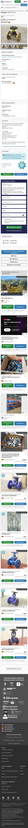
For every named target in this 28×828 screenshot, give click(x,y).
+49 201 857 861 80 (8, 729)
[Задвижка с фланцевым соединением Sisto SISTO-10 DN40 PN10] (14, 483)
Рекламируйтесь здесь (14, 668)
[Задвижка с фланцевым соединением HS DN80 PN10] (14, 521)
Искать (24, 5)
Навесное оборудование (14, 743)
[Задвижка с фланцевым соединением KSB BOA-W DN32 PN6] (14, 560)
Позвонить (21, 174)
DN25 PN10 (4, 65)
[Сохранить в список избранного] (24, 11)
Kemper (4, 61)
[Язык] (24, 1)
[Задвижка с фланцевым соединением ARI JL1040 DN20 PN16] (14, 637)
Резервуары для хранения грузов (14, 737)
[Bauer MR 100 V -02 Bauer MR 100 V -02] (14, 286)
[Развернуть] (14, 313)
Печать (15, 256)
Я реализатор (7, 219)
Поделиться (14, 262)
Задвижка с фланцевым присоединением (12, 57)
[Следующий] (26, 37)
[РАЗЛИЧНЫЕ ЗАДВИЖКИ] (14, 404)
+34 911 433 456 (8, 731)
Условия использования (19, 824)
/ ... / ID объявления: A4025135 (9, 7)
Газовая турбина (20, 740)
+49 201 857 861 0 (8, 727)
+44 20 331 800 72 (8, 725)
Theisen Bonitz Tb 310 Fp (9, 740)
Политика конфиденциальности (14, 230)
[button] (26, 1)
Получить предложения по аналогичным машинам (14, 221)
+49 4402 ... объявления (10, 240)
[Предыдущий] (2, 37)
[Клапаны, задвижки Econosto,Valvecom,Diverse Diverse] (14, 364)
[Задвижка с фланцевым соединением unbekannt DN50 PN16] (14, 598)
